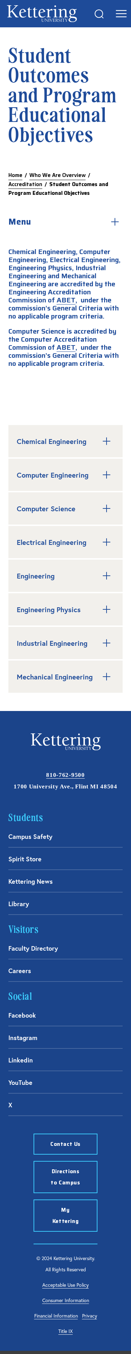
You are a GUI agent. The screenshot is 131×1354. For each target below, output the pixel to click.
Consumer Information (65, 1300)
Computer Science (46, 508)
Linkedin (20, 1060)
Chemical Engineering (51, 441)
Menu (19, 221)
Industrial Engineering (52, 643)
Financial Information (56, 1315)
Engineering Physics (49, 609)
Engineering (35, 576)
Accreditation (25, 184)
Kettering (42, 13)
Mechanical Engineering (55, 677)
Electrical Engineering (51, 542)
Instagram (22, 1037)
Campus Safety (30, 836)
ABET (66, 300)
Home (15, 175)
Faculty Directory (33, 948)
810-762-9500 (65, 775)
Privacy (89, 1315)
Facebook (22, 1015)
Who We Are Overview (57, 175)
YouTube (20, 1082)
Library (18, 904)
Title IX (65, 1331)
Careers (19, 970)
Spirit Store (25, 859)
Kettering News (30, 881)
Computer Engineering (52, 475)
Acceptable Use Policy (65, 1284)
